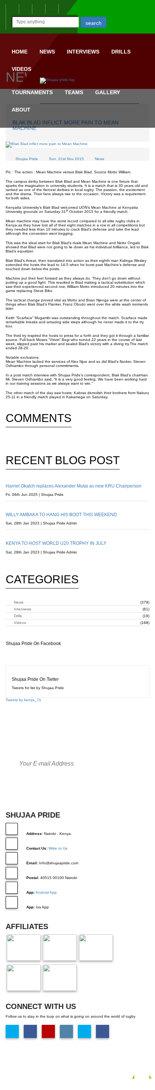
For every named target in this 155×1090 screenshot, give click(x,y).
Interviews (83, 52)
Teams (74, 92)
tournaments (32, 92)
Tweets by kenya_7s (23, 700)
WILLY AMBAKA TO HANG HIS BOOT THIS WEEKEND (61, 514)
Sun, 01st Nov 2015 (66, 159)
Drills (121, 52)
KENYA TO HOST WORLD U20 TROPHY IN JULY (56, 543)
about (21, 110)
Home (19, 52)
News (47, 52)
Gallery (107, 92)
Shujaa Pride (26, 159)
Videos (21, 69)
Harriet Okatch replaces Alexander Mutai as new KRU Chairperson (73, 486)
